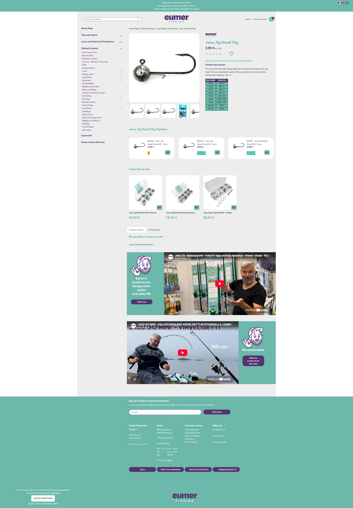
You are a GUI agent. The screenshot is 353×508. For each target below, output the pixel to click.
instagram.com (219, 442)
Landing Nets (88, 83)
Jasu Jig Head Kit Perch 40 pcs (143, 213)
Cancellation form (192, 433)
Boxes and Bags (89, 89)
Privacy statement (52, 493)
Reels (84, 65)
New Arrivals (87, 55)
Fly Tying (86, 99)
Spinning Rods (88, 68)
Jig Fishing (87, 77)
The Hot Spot (88, 127)
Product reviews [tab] (136, 230)
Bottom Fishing (88, 102)
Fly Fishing (86, 96)
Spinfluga (86, 111)
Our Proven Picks (89, 52)
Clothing (85, 124)
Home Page (134, 28)
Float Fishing (87, 105)
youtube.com (218, 436)
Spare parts (87, 114)
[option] (164, 67)
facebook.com (219, 429)
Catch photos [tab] (154, 230)
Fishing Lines (87, 74)
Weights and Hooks (90, 86)
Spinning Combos (90, 58)
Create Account (260, 19)
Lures (84, 71)
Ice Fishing (86, 108)
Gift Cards (86, 130)
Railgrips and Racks (91, 120)
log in (248, 19)
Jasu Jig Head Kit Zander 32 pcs (180, 213)
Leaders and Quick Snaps (93, 93)
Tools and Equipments (92, 117)
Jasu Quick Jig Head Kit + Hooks (217, 213)
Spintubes (86, 80)
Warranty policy (192, 429)
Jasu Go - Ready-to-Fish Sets (95, 62)
